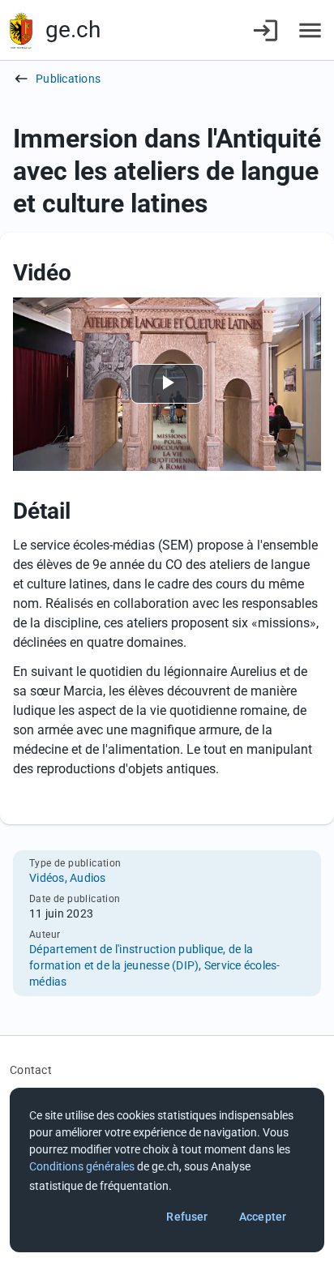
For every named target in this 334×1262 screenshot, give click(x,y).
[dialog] (167, 1170)
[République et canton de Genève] (21, 30)
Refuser (187, 1216)
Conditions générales (82, 1166)
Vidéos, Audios (67, 877)
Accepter (262, 1216)
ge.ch (73, 29)
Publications (68, 78)
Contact (31, 1069)
